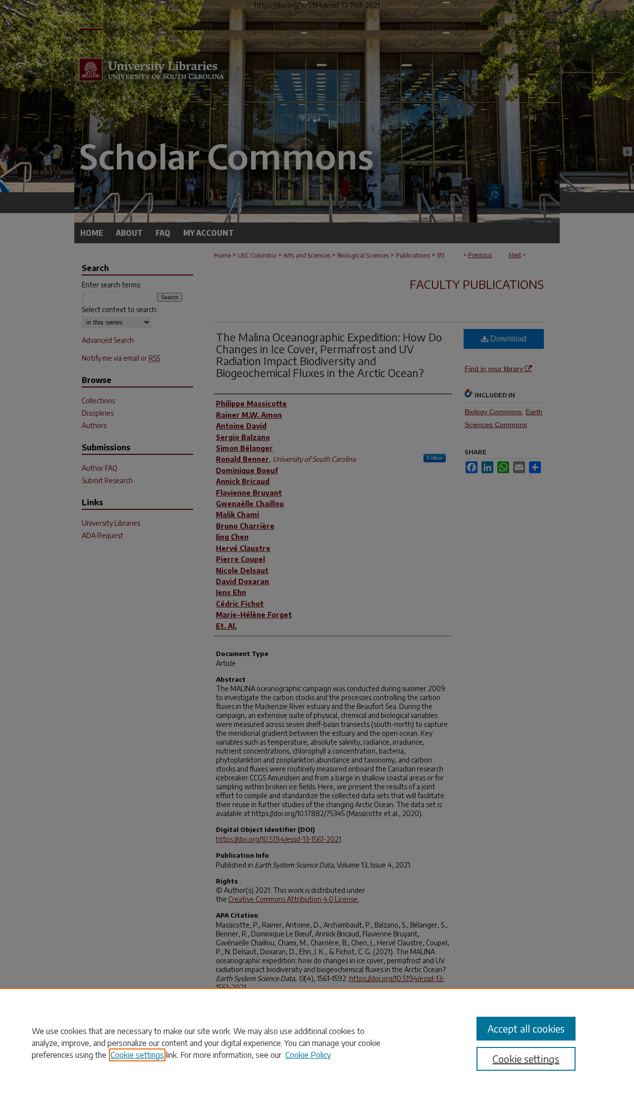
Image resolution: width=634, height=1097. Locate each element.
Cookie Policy (308, 1055)
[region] (317, 1042)
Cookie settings (137, 1055)
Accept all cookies (526, 1028)
